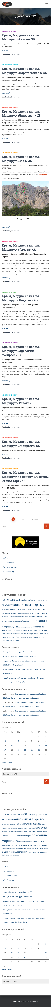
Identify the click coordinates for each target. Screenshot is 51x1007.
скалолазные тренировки (10, 634)
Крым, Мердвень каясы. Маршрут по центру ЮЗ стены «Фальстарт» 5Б (25, 477)
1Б (3, 600)
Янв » (10, 762)
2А (5, 600)
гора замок (31, 613)
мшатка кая (13, 621)
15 (39, 745)
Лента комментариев (11, 567)
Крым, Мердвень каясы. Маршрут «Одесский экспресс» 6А (21, 351)
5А (22, 600)
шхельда (16, 640)
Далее (34, 519)
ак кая (45, 600)
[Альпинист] (8, 4)
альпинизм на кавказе (29, 609)
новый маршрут (24, 621)
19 (18, 750)
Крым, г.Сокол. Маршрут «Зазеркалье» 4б (19, 656)
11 (12, 745)
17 (5, 750)
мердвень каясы (41, 616)
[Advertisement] (16, 585)
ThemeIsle (34, 1001)
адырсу (40, 600)
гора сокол (41, 613)
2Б (8, 600)
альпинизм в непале (9, 609)
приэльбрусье (7, 631)
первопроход (38, 627)
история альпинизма (10, 616)
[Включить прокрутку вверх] (46, 1002)
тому (15, 54)
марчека (31, 616)
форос (36, 637)
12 (18, 745)
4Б (19, 600)
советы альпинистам (40, 634)
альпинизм (8, 605)
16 (46, 745)
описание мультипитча (25, 627)
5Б (25, 599)
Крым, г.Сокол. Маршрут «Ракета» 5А (17, 652)
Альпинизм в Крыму (10, 31)
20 (25, 750)
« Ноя (4, 762)
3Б (13, 600)
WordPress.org (8, 571)
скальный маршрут (26, 634)
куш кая (25, 616)
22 (39, 750)
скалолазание (19, 631)
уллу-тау (31, 637)
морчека (5, 621)
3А (11, 600)
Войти (5, 558)
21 (32, 750)
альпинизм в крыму (29, 605)
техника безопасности (18, 637)
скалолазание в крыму (35, 630)
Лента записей (8, 562)
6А (29, 600)
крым (20, 616)
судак (5, 637)
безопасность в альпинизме (19, 613)
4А (16, 600)
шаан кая (9, 640)
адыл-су (34, 600)
